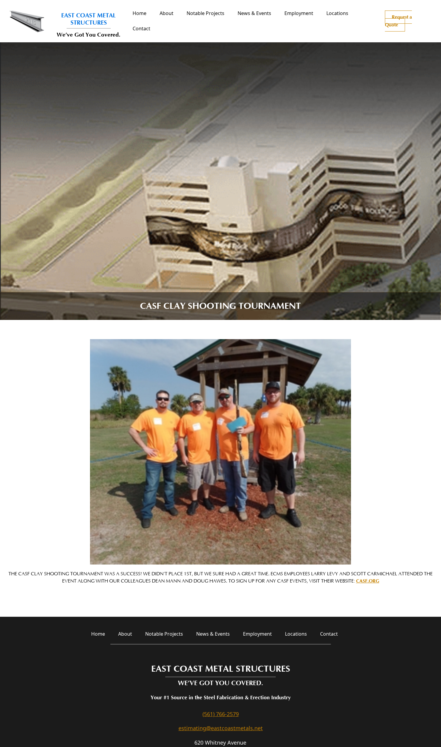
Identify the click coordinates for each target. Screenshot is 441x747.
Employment (298, 13)
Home (139, 13)
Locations (337, 13)
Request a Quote (398, 21)
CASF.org (367, 581)
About (166, 13)
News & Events (254, 13)
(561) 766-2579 (220, 714)
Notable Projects (205, 13)
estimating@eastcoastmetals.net (220, 728)
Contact (141, 28)
